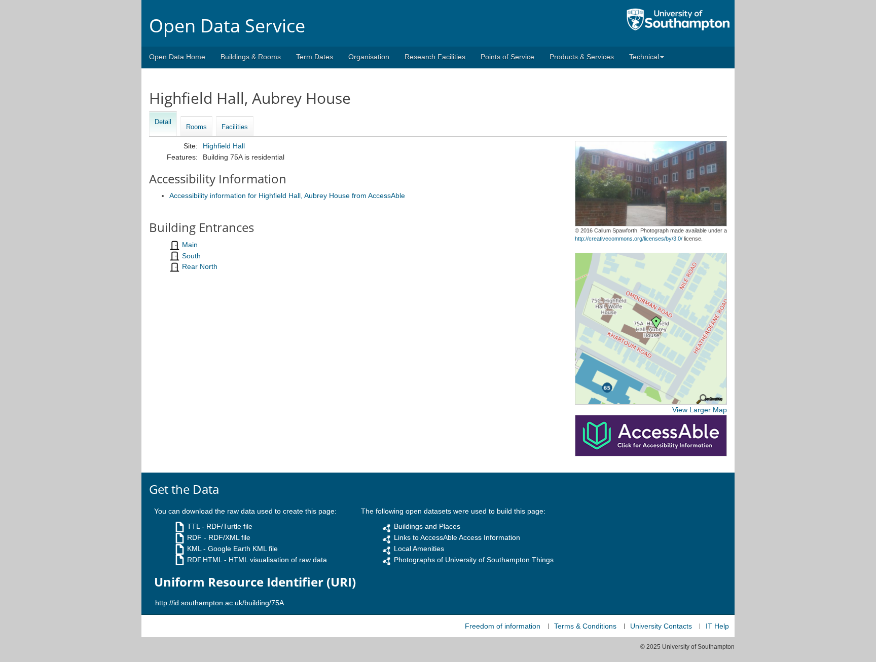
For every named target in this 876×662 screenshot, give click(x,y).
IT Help (717, 626)
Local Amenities (419, 548)
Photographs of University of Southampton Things (474, 560)
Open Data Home (177, 57)
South (191, 256)
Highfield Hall (224, 146)
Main (190, 245)
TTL (193, 526)
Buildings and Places (427, 526)
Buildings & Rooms (251, 57)
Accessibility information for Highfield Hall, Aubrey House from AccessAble (287, 195)
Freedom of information (502, 626)
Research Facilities (435, 57)
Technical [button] (644, 57)
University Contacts (661, 626)
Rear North (199, 266)
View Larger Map (699, 410)
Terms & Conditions (585, 626)
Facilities (235, 127)
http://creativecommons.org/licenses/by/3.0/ (628, 239)
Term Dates (314, 57)
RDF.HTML (204, 560)
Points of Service (507, 57)
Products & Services (582, 57)
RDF (194, 537)
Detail (163, 122)
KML (194, 548)
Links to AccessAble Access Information (457, 537)
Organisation (368, 57)
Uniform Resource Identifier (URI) (255, 582)
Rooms (196, 127)
